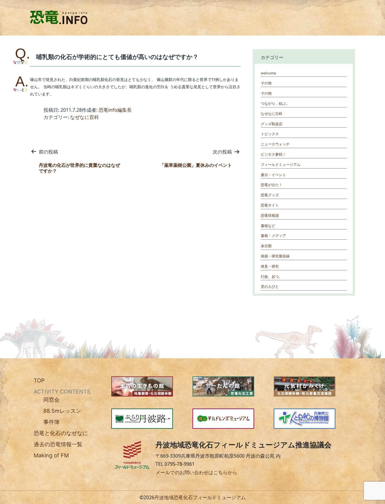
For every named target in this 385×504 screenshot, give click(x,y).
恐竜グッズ (270, 195)
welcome (268, 73)
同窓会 (51, 400)
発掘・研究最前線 (275, 256)
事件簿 (51, 422)
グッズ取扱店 (271, 124)
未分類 (266, 246)
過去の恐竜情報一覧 (58, 444)
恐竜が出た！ (271, 184)
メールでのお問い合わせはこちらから (196, 472)
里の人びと (270, 286)
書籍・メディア (273, 235)
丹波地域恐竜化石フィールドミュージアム (200, 497)
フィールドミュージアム (280, 164)
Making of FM (51, 455)
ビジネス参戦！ (273, 154)
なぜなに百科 (84, 117)
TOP (39, 380)
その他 (266, 83)
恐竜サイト (270, 205)
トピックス (270, 134)
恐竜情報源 (270, 215)
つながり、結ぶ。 (275, 103)
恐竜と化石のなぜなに (61, 433)
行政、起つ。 (271, 276)
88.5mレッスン (62, 411)
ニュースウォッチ (275, 144)
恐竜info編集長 (115, 110)
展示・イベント (273, 175)
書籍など (268, 225)
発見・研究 (270, 266)
